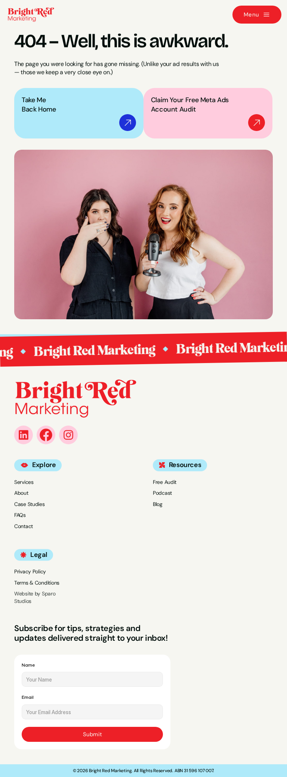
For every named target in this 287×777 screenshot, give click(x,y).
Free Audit (164, 481)
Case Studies (29, 504)
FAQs (20, 515)
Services (24, 481)
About (21, 493)
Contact (23, 526)
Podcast (162, 493)
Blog (158, 504)
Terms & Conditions (36, 582)
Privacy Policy (30, 571)
